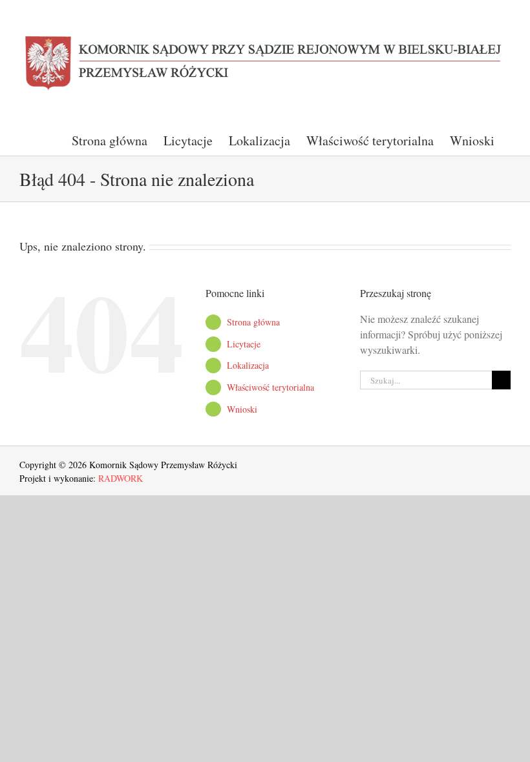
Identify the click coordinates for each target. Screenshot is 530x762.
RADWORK (120, 478)
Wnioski (242, 409)
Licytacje (243, 344)
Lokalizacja (248, 365)
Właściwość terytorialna (270, 387)
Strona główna (253, 322)
